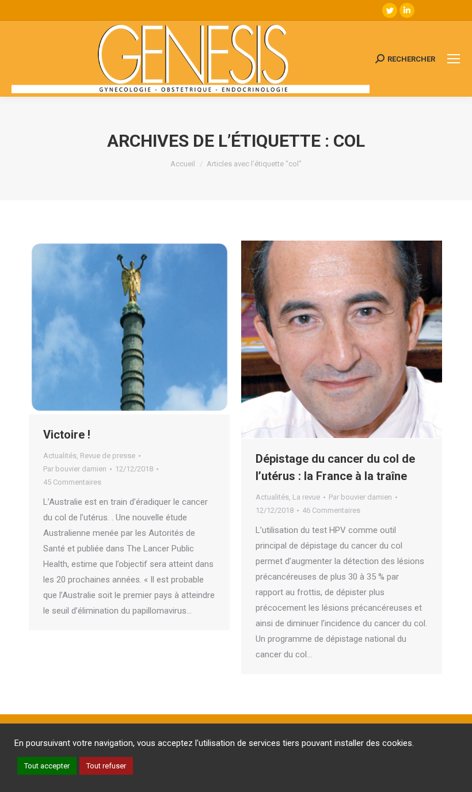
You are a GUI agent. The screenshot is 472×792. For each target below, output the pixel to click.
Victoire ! (66, 434)
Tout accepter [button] (47, 765)
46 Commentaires (331, 510)
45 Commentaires (72, 482)
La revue (306, 497)
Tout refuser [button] (106, 765)
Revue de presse (107, 455)
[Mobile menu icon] (453, 59)
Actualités (60, 455)
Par (74, 468)
